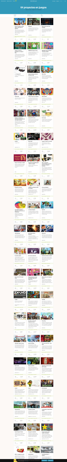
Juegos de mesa (28, 9)
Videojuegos (39, 9)
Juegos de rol (34, 9)
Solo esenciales (44, 460)
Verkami (34, 1)
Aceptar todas (50, 460)
